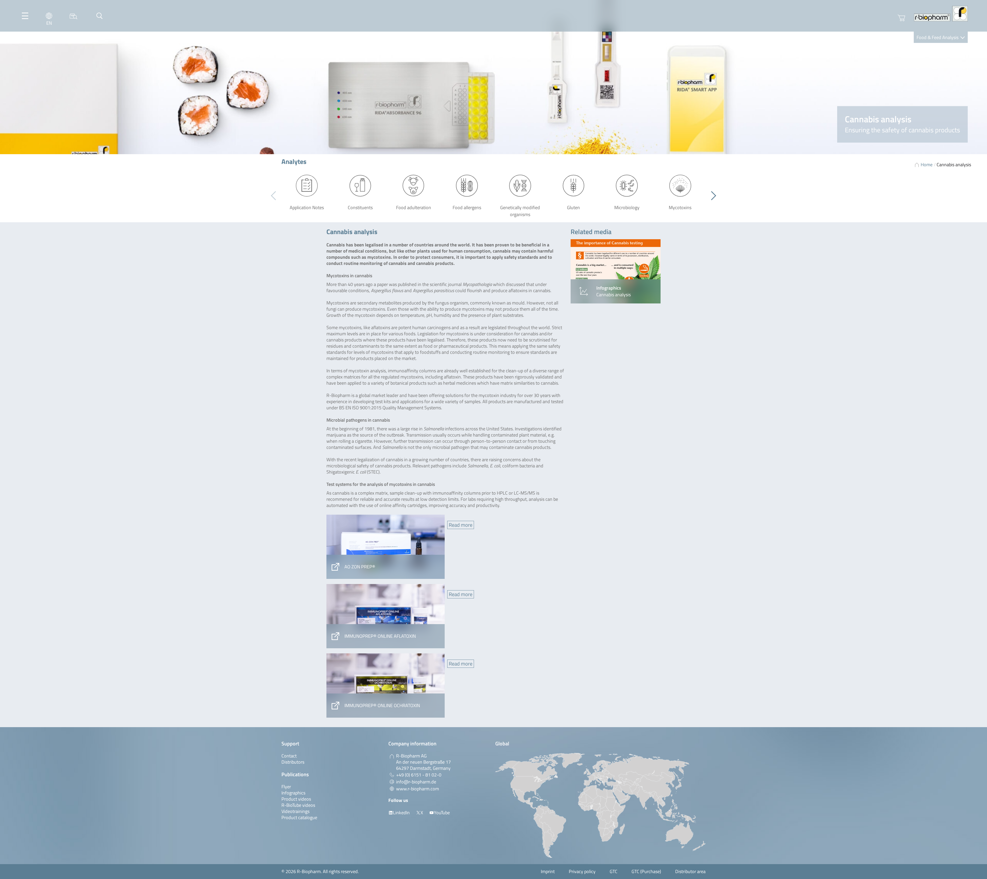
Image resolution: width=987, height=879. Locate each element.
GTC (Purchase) (646, 871)
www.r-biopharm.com (417, 788)
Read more (460, 525)
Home (927, 164)
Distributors (292, 761)
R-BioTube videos (298, 805)
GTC (613, 871)
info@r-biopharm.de (416, 781)
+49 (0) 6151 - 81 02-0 (418, 774)
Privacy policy (582, 871)
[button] (711, 195)
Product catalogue (299, 817)
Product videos (296, 798)
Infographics (293, 792)
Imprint (548, 871)
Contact (289, 755)
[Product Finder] (73, 16)
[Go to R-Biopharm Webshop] (901, 18)
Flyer (286, 786)
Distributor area (690, 871)
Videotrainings (295, 811)
